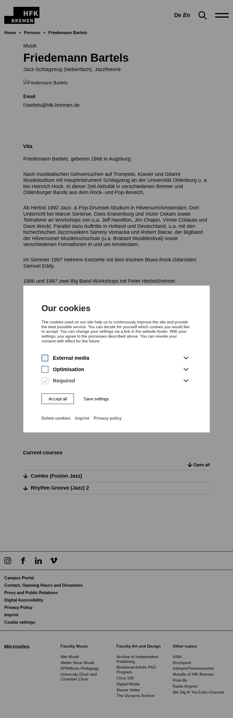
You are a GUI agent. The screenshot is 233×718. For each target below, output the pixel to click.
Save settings (96, 398)
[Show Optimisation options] (186, 369)
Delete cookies (55, 418)
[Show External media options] (186, 358)
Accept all (58, 398)
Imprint (82, 418)
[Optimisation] (44, 369)
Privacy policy (108, 418)
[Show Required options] (186, 381)
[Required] (44, 380)
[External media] (44, 358)
